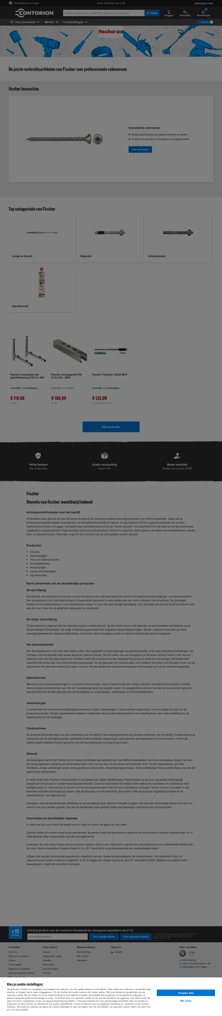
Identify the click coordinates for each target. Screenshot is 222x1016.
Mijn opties (185, 1000)
